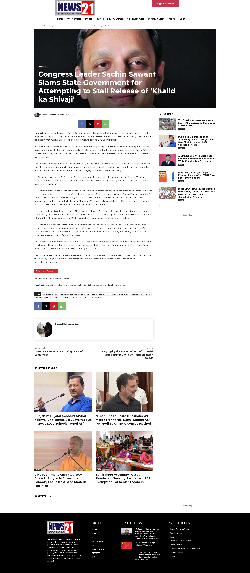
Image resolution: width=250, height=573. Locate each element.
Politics (44, 26)
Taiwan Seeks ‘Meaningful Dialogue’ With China (145, 543)
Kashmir (181, 129)
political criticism (60, 298)
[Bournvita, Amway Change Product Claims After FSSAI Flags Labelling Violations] (167, 176)
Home (36, 26)
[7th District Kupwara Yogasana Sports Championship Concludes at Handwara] (167, 124)
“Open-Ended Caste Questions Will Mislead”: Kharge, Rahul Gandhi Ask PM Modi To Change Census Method (123, 419)
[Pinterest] (98, 124)
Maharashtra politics (140, 294)
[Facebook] (82, 124)
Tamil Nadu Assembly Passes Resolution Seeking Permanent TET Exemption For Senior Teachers (123, 478)
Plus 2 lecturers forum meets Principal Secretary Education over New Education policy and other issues (147, 556)
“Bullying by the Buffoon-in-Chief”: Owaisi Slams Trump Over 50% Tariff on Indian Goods (126, 354)
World (181, 165)
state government (93, 298)
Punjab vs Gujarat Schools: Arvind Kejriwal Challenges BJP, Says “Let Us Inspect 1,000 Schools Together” (63, 419)
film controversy (120, 294)
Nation (181, 181)
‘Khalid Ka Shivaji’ (50, 294)
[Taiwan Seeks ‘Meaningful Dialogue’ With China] (126, 545)
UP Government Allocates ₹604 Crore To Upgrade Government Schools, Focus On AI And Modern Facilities (60, 480)
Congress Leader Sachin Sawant (75, 294)
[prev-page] (161, 205)
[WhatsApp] (105, 124)
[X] (90, 124)
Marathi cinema (42, 298)
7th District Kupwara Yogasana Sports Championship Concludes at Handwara (196, 123)
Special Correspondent (53, 115)
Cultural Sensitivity (101, 294)
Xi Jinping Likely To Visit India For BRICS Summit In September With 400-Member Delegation (196, 159)
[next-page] (165, 205)
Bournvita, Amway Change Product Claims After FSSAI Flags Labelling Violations (196, 175)
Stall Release (76, 298)
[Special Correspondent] (37, 114)
